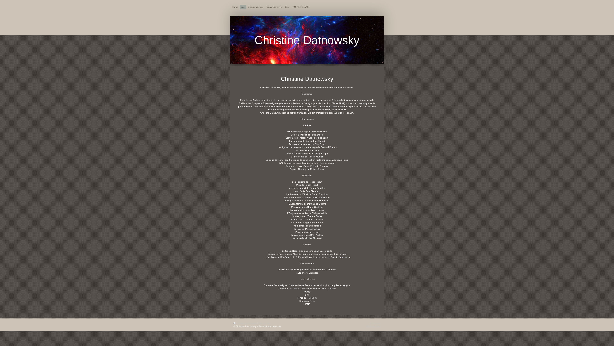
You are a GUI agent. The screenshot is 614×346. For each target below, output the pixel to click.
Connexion (375, 323)
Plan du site (264, 323)
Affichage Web (373, 326)
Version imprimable (246, 323)
